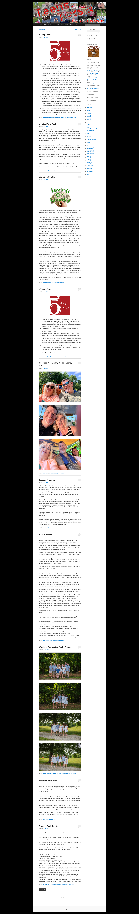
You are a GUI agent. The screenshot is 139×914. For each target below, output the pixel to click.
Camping (89, 115)
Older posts (42, 29)
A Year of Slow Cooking (92, 61)
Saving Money (58, 117)
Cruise (88, 121)
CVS (88, 122)
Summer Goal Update (48, 826)
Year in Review (90, 171)
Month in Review (49, 640)
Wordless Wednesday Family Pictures (55, 647)
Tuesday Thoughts (47, 480)
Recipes (77, 24)
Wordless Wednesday (53, 473)
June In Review (45, 534)
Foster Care (45, 527)
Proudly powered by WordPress (69, 909)
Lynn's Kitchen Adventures (93, 88)
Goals (44, 640)
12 (93, 35)
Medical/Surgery (90, 147)
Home (40, 24)
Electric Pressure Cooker (92, 128)
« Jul (89, 41)
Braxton (48, 773)
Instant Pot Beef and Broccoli (61, 24)
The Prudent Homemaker (92, 73)
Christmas (89, 118)
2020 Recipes (89, 107)
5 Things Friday (45, 34)
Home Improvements (91, 139)
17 (89, 36)
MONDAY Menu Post (48, 780)
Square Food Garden (65, 117)
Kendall (54, 773)
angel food (89, 110)
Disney (44, 473)
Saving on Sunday (47, 176)
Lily (57, 773)
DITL (44, 356)
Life (87, 144)
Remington (89, 156)
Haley (47, 473)
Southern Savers (90, 96)
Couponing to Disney (91, 84)
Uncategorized (56, 640)
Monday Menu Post (47, 124)
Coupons (89, 119)
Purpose (71, 24)
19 (93, 36)
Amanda (44, 773)
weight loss (89, 168)
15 (98, 35)
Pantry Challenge (90, 151)
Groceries (49, 282)
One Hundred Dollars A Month (93, 70)
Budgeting (45, 117)
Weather (88, 167)
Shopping (89, 159)
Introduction (89, 141)
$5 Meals (88, 106)
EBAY (88, 127)
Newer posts (78, 29)
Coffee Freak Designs (48, 24)
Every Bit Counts (50, 117)
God (87, 134)
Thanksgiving (90, 163)
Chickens (89, 116)
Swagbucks (89, 162)
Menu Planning (46, 170)
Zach (69, 773)
